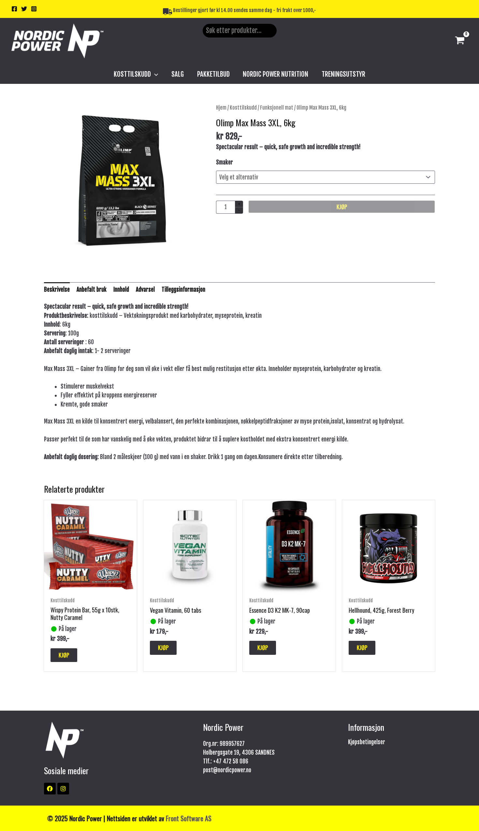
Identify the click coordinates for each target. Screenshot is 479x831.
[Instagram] (34, 9)
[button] (154, 74)
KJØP (342, 207)
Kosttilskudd (243, 107)
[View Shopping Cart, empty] (460, 41)
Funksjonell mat (276, 107)
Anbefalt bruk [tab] (92, 289)
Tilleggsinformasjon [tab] (183, 289)
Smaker (224, 162)
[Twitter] (24, 9)
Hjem (221, 107)
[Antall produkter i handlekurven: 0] (210, 51)
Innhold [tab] (121, 289)
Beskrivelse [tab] (57, 289)
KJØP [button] (64, 655)
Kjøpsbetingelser (366, 742)
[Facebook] (14, 9)
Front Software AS (188, 818)
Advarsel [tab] (145, 289)
